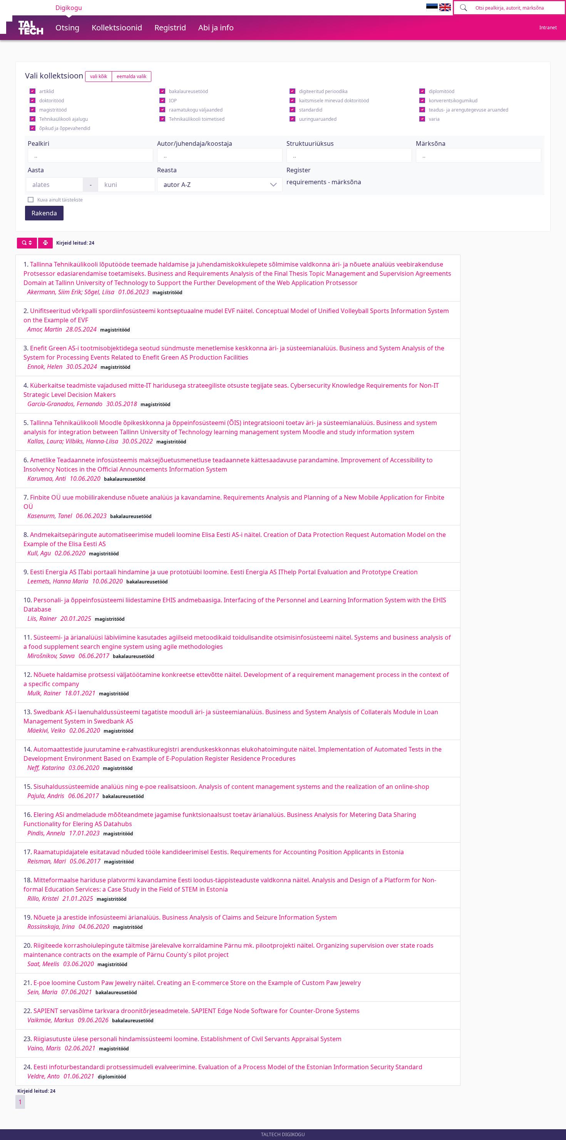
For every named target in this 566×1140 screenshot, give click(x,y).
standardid (310, 110)
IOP (173, 100)
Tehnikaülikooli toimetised (196, 119)
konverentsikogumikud (453, 100)
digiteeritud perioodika (323, 91)
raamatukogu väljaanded (196, 110)
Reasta (167, 170)
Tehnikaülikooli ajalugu (63, 119)
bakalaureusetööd (188, 91)
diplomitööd (441, 91)
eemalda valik (131, 76)
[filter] (27, 243)
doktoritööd (51, 100)
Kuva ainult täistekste (60, 200)
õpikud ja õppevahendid (64, 128)
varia (434, 119)
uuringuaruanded (318, 119)
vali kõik (98, 76)
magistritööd (53, 110)
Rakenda (44, 213)
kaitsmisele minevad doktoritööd (334, 100)
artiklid (46, 91)
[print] (45, 243)
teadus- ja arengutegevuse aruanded (468, 110)
